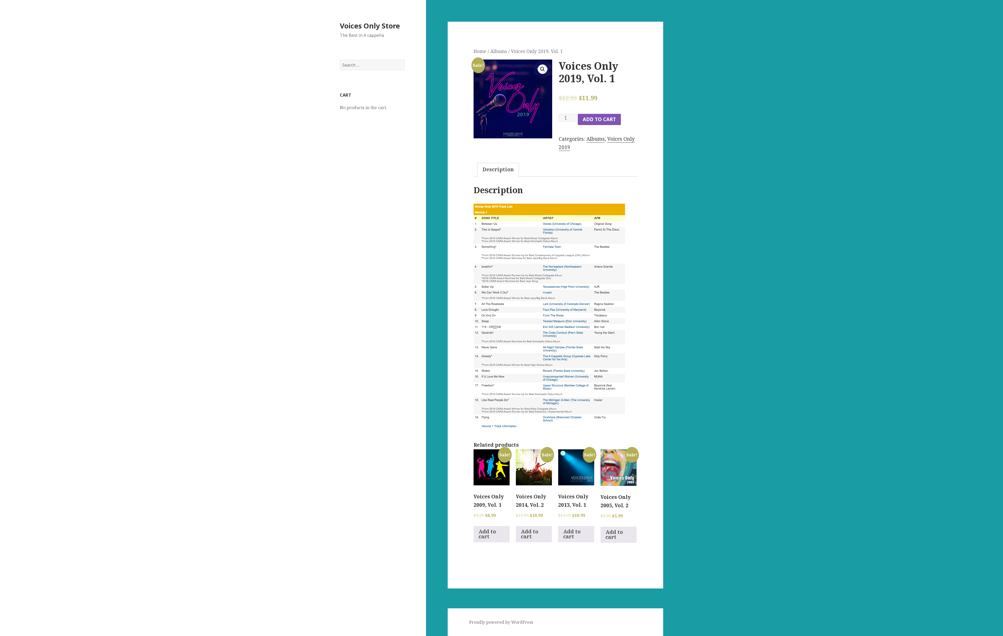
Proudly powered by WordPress (501, 622)
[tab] (498, 170)
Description (498, 169)
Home (480, 51)
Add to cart (599, 119)
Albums (498, 51)
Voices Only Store (370, 26)
